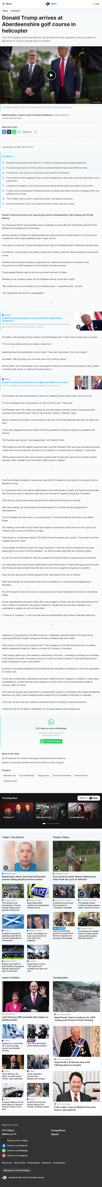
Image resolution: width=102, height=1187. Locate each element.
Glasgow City (43, 775)
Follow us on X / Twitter (17, 1140)
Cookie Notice (59, 1163)
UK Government (10, 781)
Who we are (7, 1163)
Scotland (15, 11)
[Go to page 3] (48, 823)
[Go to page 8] (58, 823)
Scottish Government (62, 775)
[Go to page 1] (44, 823)
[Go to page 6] (54, 823)
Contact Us (46, 1163)
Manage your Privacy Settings (17, 1170)
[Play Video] (51, 75)
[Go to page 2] (46, 823)
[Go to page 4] (50, 823)
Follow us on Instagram (17, 1155)
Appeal (55, 1134)
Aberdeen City (9, 775)
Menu (9, 3)
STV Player (8, 1130)
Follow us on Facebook (17, 1145)
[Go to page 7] (56, 823)
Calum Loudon (25, 115)
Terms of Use (19, 1163)
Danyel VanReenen (51, 115)
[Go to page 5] (52, 823)
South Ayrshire (81, 775)
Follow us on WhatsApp (17, 1150)
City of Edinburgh (26, 775)
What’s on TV (9, 1134)
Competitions (58, 1130)
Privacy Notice (33, 1163)
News (5, 11)
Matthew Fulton (9, 115)
